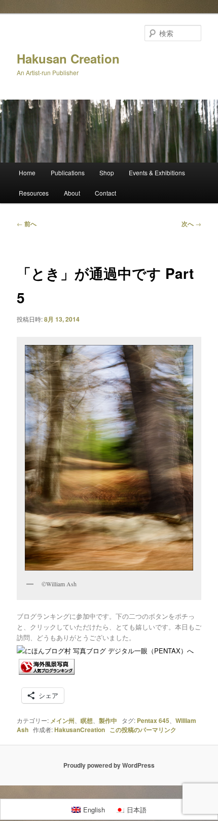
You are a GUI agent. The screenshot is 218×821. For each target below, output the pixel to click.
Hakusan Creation (68, 58)
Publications (68, 172)
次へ (191, 223)
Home (27, 172)
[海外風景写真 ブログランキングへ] (47, 672)
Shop (106, 172)
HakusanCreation (79, 729)
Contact (105, 192)
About (72, 192)
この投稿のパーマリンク (143, 729)
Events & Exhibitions (157, 172)
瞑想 (87, 720)
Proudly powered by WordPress (109, 765)
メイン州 (62, 720)
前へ (27, 223)
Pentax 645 (153, 720)
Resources (34, 192)
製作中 (108, 720)
